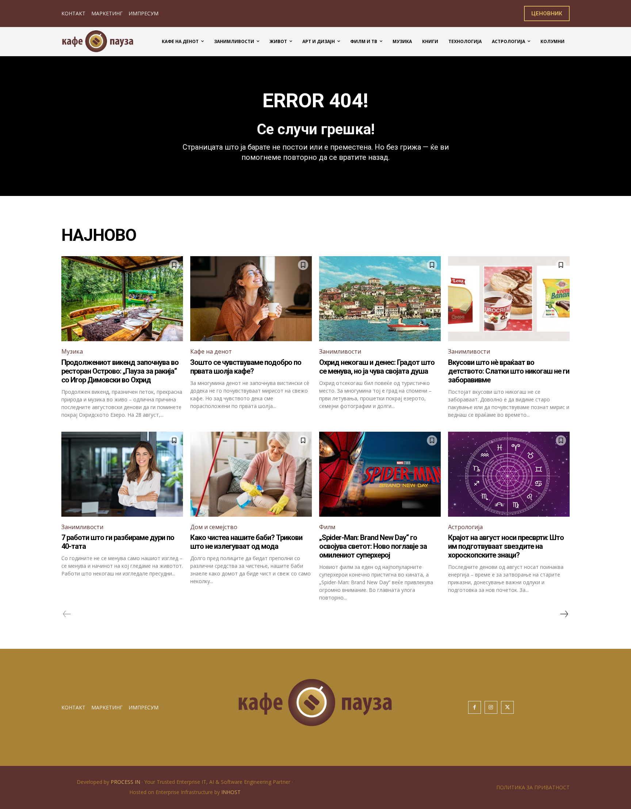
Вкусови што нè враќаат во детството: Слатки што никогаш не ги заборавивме (508, 371)
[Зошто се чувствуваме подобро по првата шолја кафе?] (251, 298)
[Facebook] (474, 707)
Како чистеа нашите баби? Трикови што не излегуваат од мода (246, 542)
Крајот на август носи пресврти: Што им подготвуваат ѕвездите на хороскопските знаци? (506, 546)
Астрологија (465, 527)
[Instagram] (491, 707)
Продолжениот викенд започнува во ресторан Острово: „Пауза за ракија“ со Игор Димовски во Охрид (120, 371)
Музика (72, 351)
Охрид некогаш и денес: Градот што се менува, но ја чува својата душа (377, 366)
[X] (507, 707)
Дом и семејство (213, 527)
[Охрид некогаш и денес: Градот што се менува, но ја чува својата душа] (380, 298)
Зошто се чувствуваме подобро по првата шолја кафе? (245, 366)
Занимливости (340, 351)
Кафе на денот (211, 351)
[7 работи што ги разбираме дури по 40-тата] (122, 474)
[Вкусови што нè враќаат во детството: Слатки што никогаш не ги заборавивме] (509, 298)
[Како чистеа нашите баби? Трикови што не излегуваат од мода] (251, 474)
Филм (327, 527)
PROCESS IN (126, 781)
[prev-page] (67, 614)
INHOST (231, 792)
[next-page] (564, 614)
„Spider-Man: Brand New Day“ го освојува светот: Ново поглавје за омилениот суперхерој (373, 546)
